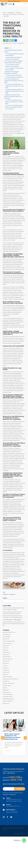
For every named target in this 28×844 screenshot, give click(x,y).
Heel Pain (5, 663)
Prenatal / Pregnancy (8, 683)
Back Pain (5, 639)
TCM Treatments (7, 694)
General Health (6, 659)
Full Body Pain (6, 656)
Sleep (4, 687)
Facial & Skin (6, 652)
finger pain (5, 654)
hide (10, 48)
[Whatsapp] (24, 840)
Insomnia (5, 670)
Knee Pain (5, 672)
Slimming (5, 690)
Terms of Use (5, 794)
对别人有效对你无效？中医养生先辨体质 (12, 619)
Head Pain (5, 661)
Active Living (6, 636)
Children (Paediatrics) (8, 641)
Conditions (5, 645)
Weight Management (8, 699)
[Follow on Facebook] (7, 817)
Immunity (5, 667)
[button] (25, 738)
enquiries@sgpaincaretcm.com (13, 806)
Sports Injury (6, 692)
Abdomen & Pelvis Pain (8, 632)
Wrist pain (5, 703)
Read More (7, 752)
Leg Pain (5, 674)
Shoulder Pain (6, 685)
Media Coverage (7, 676)
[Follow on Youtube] (11, 817)
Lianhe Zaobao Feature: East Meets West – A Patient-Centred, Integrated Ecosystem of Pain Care (14, 623)
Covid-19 (5, 648)
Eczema (4, 650)
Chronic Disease (7, 643)
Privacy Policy (13, 794)
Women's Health (7, 701)
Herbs (4, 665)
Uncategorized (20, 43)
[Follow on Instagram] (3, 817)
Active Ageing (6, 634)
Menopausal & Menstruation (10, 679)
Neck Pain (5, 681)
